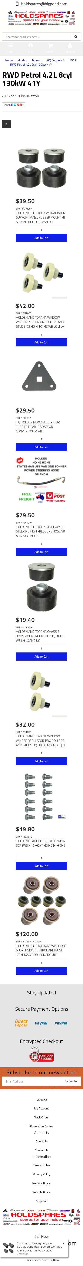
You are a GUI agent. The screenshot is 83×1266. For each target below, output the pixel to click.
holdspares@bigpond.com (43, 3)
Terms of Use (41, 1165)
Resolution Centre (41, 1126)
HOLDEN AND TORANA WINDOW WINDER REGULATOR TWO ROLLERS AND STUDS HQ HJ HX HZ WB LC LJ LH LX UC (41, 743)
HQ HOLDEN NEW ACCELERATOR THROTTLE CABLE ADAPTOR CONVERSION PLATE (38, 427)
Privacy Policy (41, 1174)
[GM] (61, 816)
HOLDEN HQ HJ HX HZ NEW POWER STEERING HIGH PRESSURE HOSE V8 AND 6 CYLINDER (40, 531)
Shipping (41, 1201)
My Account (41, 1108)
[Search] (76, 37)
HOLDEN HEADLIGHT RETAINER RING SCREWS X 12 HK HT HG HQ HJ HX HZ (40, 843)
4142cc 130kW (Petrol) (20, 96)
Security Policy (41, 1192)
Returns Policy (41, 1183)
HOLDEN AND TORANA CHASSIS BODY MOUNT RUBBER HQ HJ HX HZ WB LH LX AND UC (40, 636)
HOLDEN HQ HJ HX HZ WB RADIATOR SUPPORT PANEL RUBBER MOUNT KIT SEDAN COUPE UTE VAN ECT (40, 217)
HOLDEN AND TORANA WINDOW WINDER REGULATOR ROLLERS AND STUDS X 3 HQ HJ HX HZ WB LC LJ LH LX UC (40, 324)
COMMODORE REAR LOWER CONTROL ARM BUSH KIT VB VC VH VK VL (39, 1248)
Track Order (41, 1117)
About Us (41, 1141)
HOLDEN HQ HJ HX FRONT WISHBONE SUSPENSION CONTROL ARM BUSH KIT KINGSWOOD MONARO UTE (41, 950)
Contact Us (41, 1150)
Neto (56, 1260)
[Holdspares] (41, 15)
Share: (7, 105)
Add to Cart (41, 237)
